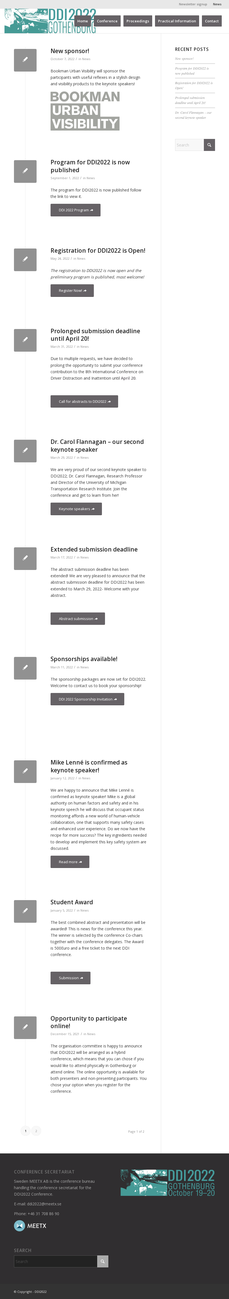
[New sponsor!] (25, 60)
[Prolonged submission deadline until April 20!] (25, 340)
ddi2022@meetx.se (44, 1203)
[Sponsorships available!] (25, 668)
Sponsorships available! (84, 659)
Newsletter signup (193, 4)
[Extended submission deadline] (25, 558)
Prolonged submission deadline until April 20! (95, 334)
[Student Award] (25, 911)
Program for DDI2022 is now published (192, 70)
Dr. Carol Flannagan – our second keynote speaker (97, 445)
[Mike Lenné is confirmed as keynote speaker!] (25, 771)
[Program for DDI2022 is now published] (25, 171)
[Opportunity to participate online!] (25, 1027)
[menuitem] (193, 4)
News (217, 4)
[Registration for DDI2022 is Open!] (25, 260)
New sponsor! (70, 51)
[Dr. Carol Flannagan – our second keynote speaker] (25, 451)
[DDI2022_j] (50, 21)
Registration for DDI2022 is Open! (98, 250)
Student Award (72, 902)
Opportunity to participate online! (89, 1022)
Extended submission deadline (94, 549)
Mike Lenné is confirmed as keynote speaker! (89, 766)
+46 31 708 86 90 (43, 1213)
